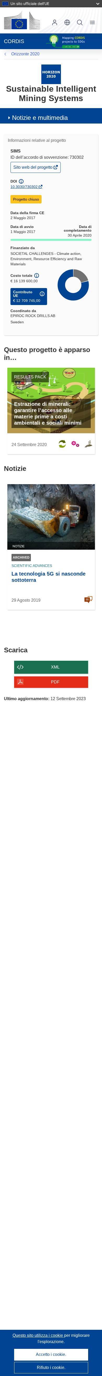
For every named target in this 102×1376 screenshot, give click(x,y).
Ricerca (80, 22)
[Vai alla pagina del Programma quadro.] (51, 74)
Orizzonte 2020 (25, 54)
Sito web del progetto (33, 169)
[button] (67, 22)
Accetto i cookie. (51, 1354)
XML (55, 667)
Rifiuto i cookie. (51, 1367)
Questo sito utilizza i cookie (38, 1335)
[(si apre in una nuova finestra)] (22, 20)
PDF (55, 682)
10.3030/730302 (24, 187)
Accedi (54, 22)
